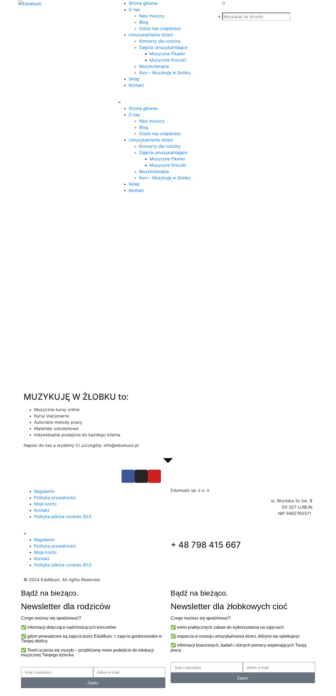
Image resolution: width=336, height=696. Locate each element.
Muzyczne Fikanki (167, 53)
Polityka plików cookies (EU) (63, 516)
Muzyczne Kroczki (168, 60)
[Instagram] (141, 476)
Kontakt (136, 85)
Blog (143, 22)
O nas (134, 9)
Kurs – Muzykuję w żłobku (165, 72)
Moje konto (45, 503)
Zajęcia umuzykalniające (163, 47)
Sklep (134, 78)
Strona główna (143, 3)
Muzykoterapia (154, 66)
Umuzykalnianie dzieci (151, 34)
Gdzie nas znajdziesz (160, 28)
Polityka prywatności (55, 497)
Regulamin (44, 491)
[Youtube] (154, 476)
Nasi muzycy (152, 15)
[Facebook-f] (128, 476)
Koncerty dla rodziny (160, 41)
